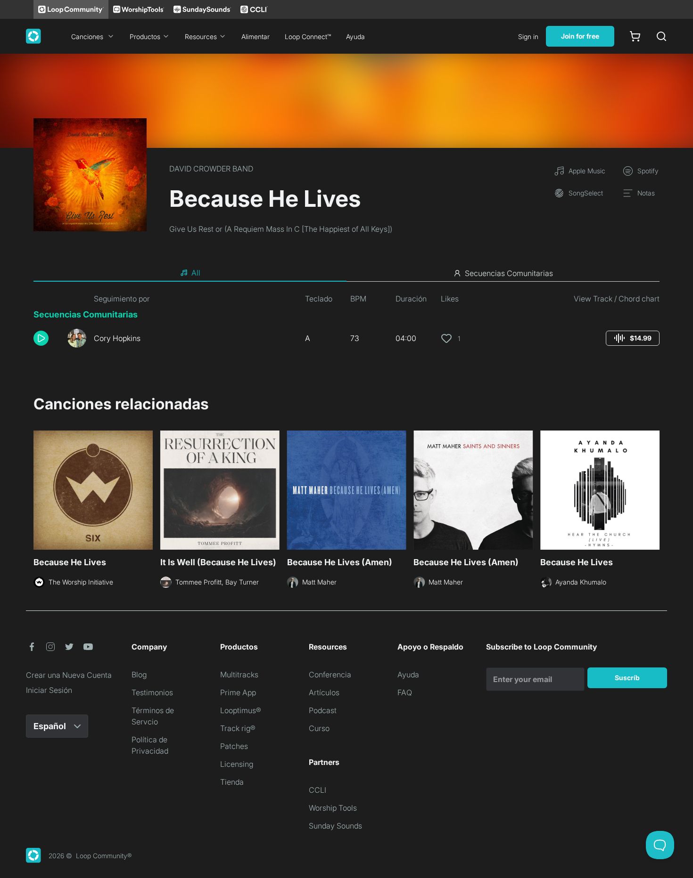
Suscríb (627, 678)
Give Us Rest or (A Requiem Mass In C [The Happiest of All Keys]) (280, 229)
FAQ (404, 692)
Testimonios (152, 692)
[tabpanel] (346, 324)
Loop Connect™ (308, 37)
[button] (46, 338)
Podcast (323, 710)
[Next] (653, 489)
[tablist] (346, 273)
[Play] (41, 338)
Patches (234, 746)
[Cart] (635, 36)
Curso (319, 728)
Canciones (87, 37)
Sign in (528, 37)
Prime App (238, 692)
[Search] (661, 36)
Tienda (232, 782)
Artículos (324, 692)
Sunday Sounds (335, 825)
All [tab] (195, 272)
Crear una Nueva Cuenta (69, 675)
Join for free (580, 36)
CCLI (317, 790)
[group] (633, 338)
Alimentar (255, 37)
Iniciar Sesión (49, 690)
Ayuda (355, 37)
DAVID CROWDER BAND (211, 168)
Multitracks (239, 674)
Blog (139, 674)
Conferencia (330, 674)
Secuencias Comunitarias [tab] (509, 273)
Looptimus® (240, 710)
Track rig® (238, 728)
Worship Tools (333, 808)
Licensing (236, 764)
